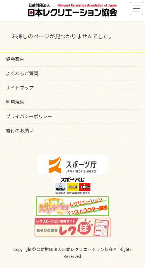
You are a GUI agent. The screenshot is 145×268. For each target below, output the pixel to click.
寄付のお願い (20, 131)
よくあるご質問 (22, 73)
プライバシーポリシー (29, 116)
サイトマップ (20, 88)
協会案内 (15, 59)
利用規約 (15, 102)
